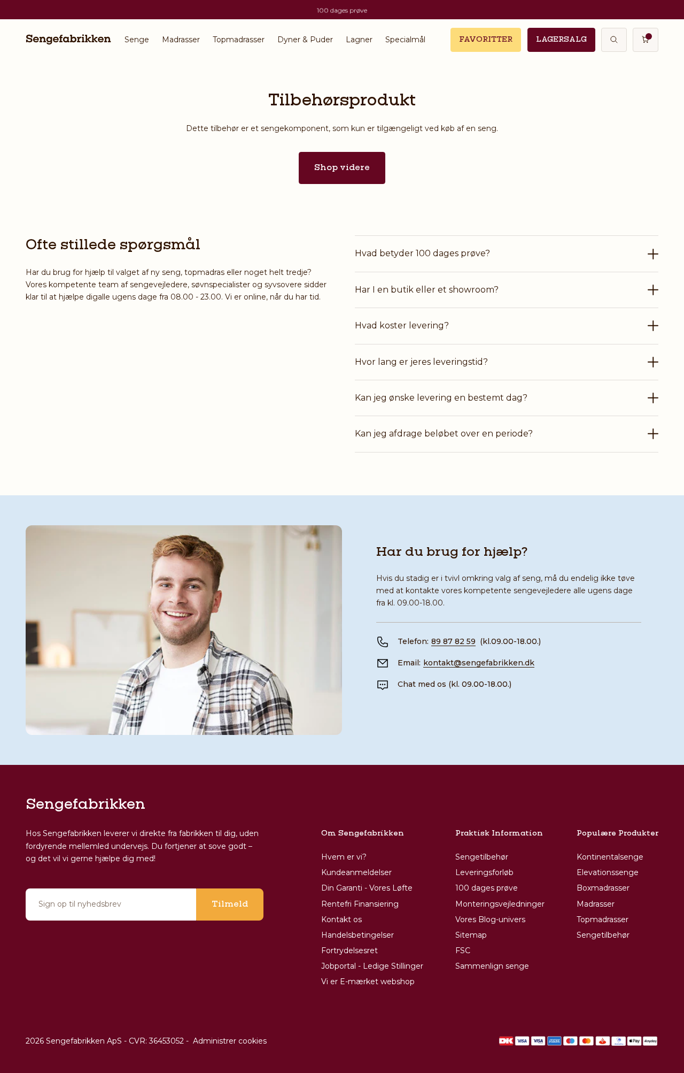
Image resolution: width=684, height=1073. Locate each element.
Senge (137, 39)
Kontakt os (341, 919)
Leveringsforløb (484, 872)
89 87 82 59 (453, 641)
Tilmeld (230, 904)
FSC (462, 950)
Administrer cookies (230, 1041)
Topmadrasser (239, 39)
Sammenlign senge (492, 966)
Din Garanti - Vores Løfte (367, 888)
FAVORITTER (485, 39)
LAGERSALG (561, 39)
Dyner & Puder (305, 39)
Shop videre (342, 168)
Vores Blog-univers (490, 919)
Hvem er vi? (344, 857)
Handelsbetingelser (357, 935)
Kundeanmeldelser (356, 872)
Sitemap (471, 935)
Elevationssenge (608, 872)
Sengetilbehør (481, 857)
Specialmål (405, 39)
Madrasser (181, 39)
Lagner (359, 39)
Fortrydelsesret (349, 950)
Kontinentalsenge (610, 857)
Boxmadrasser (603, 888)
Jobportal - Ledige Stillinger (372, 966)
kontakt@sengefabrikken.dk (478, 663)
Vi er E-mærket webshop (368, 981)
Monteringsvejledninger (500, 904)
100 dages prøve (486, 888)
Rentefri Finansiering (360, 904)
